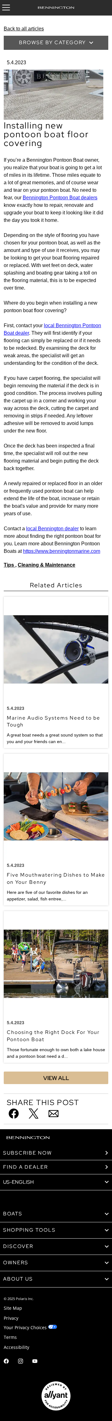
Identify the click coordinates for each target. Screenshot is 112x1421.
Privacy (11, 1318)
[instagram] (20, 1362)
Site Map (13, 1308)
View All (56, 1078)
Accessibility (16, 1347)
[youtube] (34, 1362)
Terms (10, 1337)
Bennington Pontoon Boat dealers (60, 197)
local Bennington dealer (52, 528)
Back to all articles (24, 28)
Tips (9, 565)
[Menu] (6, 7)
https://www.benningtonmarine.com (61, 551)
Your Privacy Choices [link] (25, 1327)
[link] (56, 1214)
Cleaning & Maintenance (46, 565)
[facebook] (6, 1362)
